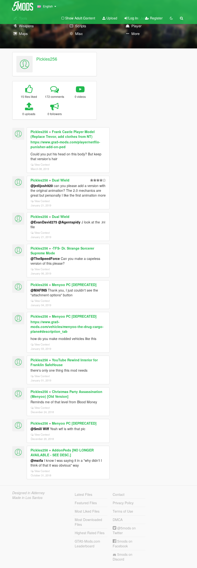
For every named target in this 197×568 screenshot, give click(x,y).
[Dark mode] (171, 18)
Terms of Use (123, 511)
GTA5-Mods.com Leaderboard (87, 543)
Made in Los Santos (27, 497)
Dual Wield (60, 180)
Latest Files (83, 494)
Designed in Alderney (28, 492)
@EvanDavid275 (44, 222)
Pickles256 (46, 59)
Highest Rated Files (90, 532)
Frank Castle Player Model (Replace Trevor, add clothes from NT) (63, 134)
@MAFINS (39, 290)
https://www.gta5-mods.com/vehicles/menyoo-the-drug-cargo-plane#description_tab (67, 326)
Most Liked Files (87, 511)
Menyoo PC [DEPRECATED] (74, 284)
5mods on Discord (122, 557)
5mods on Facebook (122, 543)
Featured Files (86, 502)
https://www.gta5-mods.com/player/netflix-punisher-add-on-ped (65, 144)
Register (156, 18)
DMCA (118, 519)
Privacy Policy (123, 502)
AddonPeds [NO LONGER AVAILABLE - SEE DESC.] (62, 452)
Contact (118, 494)
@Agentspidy (69, 222)
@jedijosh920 (42, 185)
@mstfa (37, 460)
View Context (42, 164)
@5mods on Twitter (124, 530)
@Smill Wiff (40, 428)
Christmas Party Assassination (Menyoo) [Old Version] (66, 394)
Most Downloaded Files (88, 522)
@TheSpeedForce (45, 258)
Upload (111, 18)
